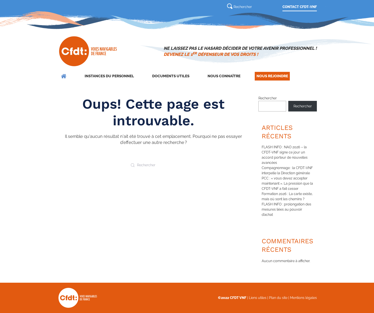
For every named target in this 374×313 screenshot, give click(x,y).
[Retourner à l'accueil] (88, 51)
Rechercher (267, 98)
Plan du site (278, 298)
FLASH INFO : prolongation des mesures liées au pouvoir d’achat (286, 209)
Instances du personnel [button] (109, 76)
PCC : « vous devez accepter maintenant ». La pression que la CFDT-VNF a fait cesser (287, 183)
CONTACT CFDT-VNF (299, 7)
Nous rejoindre (272, 76)
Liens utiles (257, 298)
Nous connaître (224, 76)
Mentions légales (303, 298)
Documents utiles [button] (170, 76)
